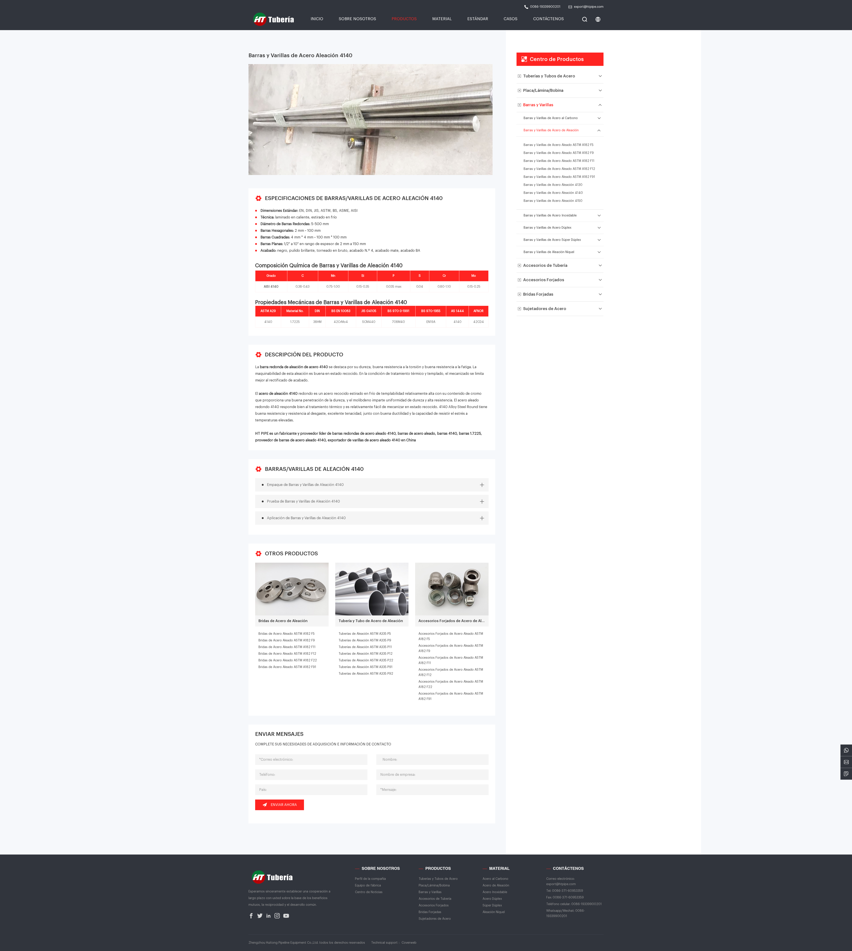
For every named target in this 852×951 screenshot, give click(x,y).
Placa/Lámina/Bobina (434, 885)
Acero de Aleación (496, 885)
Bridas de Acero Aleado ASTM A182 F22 (287, 660)
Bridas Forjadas (430, 912)
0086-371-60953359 (567, 890)
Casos (510, 19)
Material (442, 19)
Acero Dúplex (492, 898)
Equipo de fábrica (368, 885)
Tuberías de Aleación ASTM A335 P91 (365, 667)
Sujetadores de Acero (435, 918)
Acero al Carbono (495, 878)
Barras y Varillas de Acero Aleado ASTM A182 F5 (559, 145)
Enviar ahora (284, 805)
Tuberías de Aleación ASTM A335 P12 (365, 653)
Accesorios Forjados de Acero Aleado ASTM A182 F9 (450, 648)
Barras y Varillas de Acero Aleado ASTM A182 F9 (559, 153)
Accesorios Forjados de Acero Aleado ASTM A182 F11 (450, 660)
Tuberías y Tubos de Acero (438, 878)
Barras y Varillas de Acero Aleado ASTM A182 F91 (559, 177)
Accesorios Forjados (434, 905)
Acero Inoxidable (495, 892)
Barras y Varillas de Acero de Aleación (551, 130)
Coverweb (409, 942)
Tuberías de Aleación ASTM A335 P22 (366, 660)
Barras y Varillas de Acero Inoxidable (550, 215)
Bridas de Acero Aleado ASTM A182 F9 (286, 640)
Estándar (477, 19)
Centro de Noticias (369, 892)
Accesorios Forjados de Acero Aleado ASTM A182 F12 (450, 672)
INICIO (317, 19)
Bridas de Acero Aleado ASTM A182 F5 (286, 633)
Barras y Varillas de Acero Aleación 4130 (553, 185)
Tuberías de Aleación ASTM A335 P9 (365, 640)
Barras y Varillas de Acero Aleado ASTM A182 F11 (559, 161)
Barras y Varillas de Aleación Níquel (549, 252)
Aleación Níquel (494, 912)
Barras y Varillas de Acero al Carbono (551, 118)
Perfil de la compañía (370, 878)
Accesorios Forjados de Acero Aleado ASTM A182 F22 (450, 684)
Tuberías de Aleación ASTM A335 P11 (365, 647)
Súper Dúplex (492, 905)
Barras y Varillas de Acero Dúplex (547, 227)
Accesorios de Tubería (435, 898)
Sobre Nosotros (357, 19)
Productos (404, 19)
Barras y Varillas (430, 892)
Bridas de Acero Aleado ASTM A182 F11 (287, 647)
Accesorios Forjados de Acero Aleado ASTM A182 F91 (450, 696)
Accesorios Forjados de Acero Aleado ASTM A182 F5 (450, 636)
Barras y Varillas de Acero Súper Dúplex (552, 240)
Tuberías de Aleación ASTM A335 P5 (365, 633)
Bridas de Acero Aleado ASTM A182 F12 (287, 653)
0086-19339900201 (545, 6)
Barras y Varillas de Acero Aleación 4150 (553, 200)
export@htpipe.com (589, 6)
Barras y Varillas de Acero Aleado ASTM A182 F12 (559, 169)
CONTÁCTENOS (548, 19)
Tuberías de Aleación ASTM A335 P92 (366, 673)
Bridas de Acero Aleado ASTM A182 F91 (287, 667)
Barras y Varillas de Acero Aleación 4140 (553, 193)
